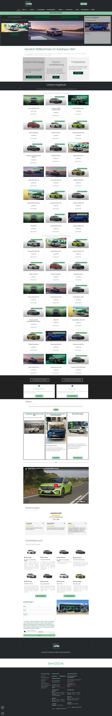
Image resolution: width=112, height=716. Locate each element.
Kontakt (93, 9)
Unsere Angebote (56, 84)
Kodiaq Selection (78, 180)
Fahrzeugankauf (41, 9)
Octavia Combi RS (78, 203)
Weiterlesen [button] (49, 533)
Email (24, 610)
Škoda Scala (44, 557)
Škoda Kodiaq (77, 581)
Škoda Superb (77, 557)
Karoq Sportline (33, 132)
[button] (85, 29)
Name (24, 606)
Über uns (24, 9)
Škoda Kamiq (44, 581)
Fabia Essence (56, 132)
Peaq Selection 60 (56, 180)
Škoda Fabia (27, 557)
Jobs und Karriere (85, 9)
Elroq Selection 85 (33, 108)
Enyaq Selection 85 (78, 132)
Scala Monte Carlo (56, 226)
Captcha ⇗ (52, 633)
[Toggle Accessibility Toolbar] (2, 707)
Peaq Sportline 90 (78, 226)
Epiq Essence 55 (78, 155)
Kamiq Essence (56, 155)
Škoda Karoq (60, 581)
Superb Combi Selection (78, 367)
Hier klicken (40, 631)
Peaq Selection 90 (33, 180)
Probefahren (78, 62)
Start (18, 9)
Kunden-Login (72, 389)
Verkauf (31, 9)
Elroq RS (33, 226)
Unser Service (69, 9)
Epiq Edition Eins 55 (34, 203)
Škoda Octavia (61, 557)
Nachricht (25, 614)
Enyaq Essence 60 (56, 203)
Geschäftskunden (51, 9)
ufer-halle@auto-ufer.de (60, 687)
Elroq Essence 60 (78, 108)
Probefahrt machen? (39, 389)
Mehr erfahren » (33, 114)
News (77, 9)
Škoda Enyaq (28, 581)
